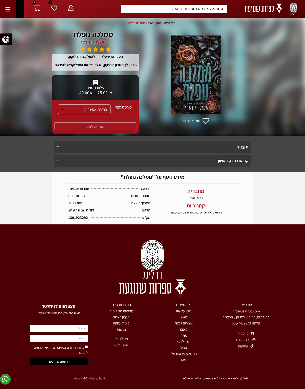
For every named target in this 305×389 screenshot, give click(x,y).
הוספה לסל (95, 126)
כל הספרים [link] (206, 212)
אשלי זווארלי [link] (93, 42)
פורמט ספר (123, 107)
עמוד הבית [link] (170, 23)
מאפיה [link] (194, 212)
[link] (6, 39)
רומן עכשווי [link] (154, 23)
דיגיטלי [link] (218, 212)
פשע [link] (186, 212)
